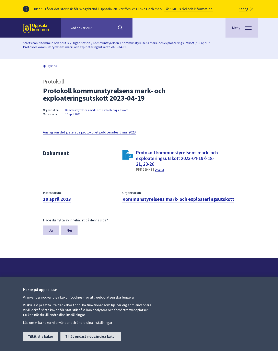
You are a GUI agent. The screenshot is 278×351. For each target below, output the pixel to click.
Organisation (81, 43)
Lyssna (159, 169)
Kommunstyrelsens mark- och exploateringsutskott (158, 43)
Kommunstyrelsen (106, 43)
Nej (69, 230)
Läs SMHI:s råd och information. (188, 9)
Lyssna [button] (52, 66)
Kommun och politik (54, 43)
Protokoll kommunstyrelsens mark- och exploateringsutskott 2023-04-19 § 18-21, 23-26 (177, 158)
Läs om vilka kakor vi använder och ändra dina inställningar (67, 322)
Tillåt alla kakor (40, 336)
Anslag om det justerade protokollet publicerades (89, 132)
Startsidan (30, 43)
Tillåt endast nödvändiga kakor (90, 336)
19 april (202, 43)
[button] (246, 9)
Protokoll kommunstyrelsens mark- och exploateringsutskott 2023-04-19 (74, 47)
